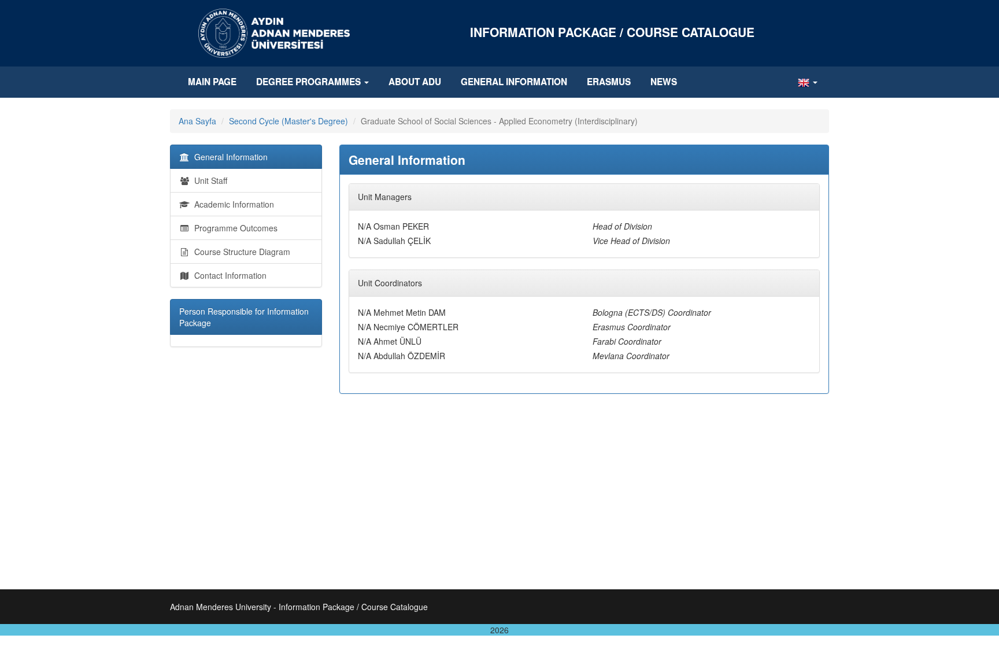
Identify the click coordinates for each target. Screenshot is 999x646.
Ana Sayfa (197, 121)
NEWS (663, 81)
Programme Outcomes (234, 228)
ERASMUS (609, 81)
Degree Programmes (309, 81)
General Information (514, 81)
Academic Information (232, 204)
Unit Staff (208, 180)
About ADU (414, 81)
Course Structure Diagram (240, 251)
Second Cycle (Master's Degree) (288, 121)
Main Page (212, 81)
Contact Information (228, 275)
